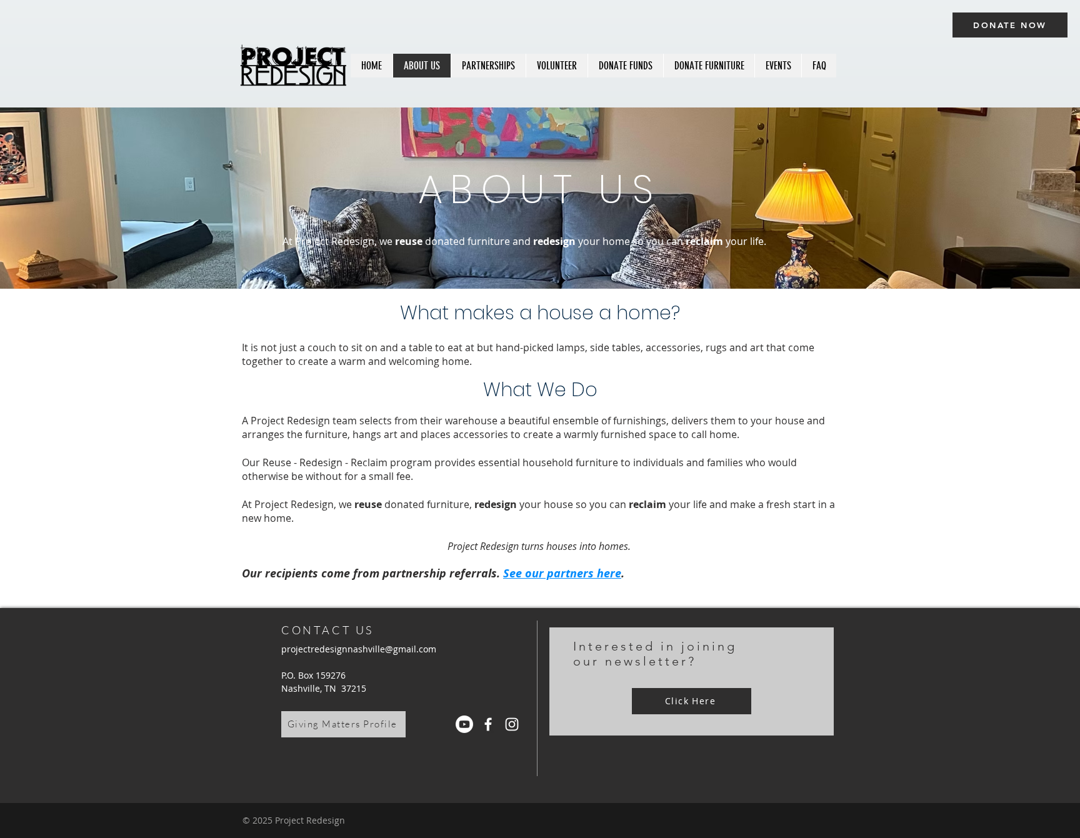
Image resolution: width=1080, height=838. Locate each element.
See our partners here (562, 573)
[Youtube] (464, 724)
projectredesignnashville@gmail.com (358, 649)
